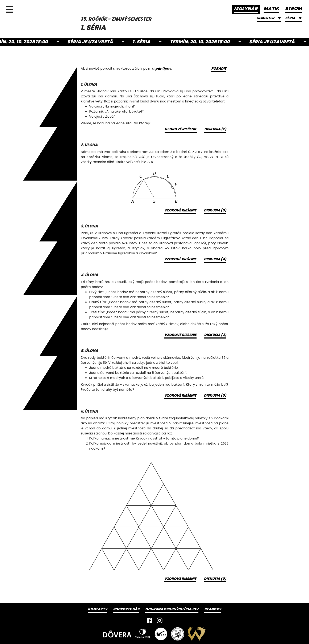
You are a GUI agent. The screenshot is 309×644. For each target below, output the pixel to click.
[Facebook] (149, 620)
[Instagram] (159, 620)
